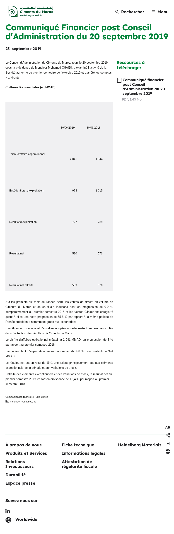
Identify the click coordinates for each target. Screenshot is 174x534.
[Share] (168, 435)
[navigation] (167, 427)
